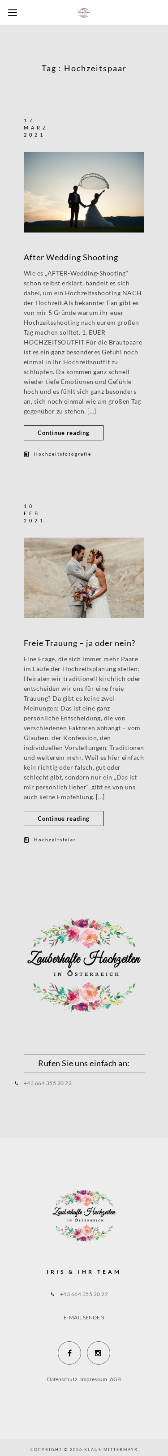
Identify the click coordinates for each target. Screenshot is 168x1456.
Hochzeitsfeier (55, 839)
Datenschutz (62, 1379)
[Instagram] (98, 1353)
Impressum (94, 1379)
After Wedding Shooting (71, 257)
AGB (115, 1379)
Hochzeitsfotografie (62, 454)
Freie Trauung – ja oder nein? (79, 643)
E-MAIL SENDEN (84, 1317)
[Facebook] (69, 1353)
